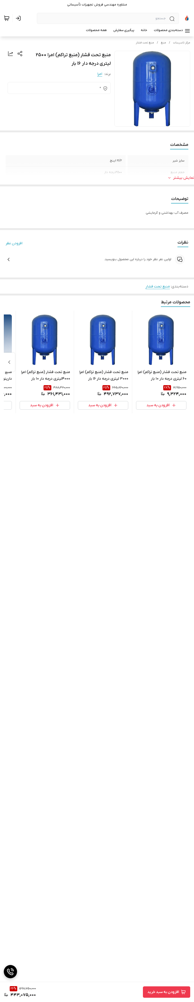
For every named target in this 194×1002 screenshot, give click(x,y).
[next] (9, 362)
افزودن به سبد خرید (163, 992)
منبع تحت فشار (145, 43)
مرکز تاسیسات (181, 43)
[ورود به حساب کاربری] (19, 18)
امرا (99, 74)
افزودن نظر (14, 243)
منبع (163, 43)
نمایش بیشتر (183, 177)
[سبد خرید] (6, 18)
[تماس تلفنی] (10, 971)
